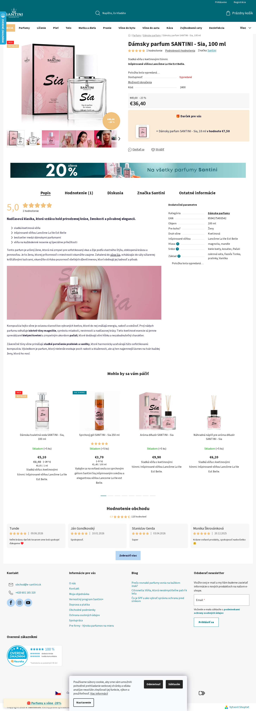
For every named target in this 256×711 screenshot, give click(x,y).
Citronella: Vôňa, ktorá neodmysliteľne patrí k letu (159, 592)
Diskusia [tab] (115, 193)
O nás (72, 583)
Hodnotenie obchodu (128, 508)
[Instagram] (19, 603)
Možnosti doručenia (140, 82)
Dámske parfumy (219, 213)
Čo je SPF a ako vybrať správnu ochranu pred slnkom (158, 600)
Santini (212, 50)
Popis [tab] (45, 193)
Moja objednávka (79, 594)
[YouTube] (28, 603)
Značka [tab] (151, 193)
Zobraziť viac (128, 556)
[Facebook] (11, 603)
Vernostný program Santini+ (86, 599)
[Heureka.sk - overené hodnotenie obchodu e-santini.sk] (34, 655)
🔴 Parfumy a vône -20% (44, 703)
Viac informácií (99, 694)
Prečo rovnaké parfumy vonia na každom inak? (156, 584)
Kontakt (74, 589)
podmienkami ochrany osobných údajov (217, 611)
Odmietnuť (153, 684)
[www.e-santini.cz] (54, 693)
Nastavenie (83, 702)
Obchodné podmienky (82, 610)
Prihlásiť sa (206, 622)
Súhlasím (174, 684)
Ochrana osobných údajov (84, 615)
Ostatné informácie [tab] (197, 193)
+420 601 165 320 (25, 593)
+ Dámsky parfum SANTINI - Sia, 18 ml (193, 131)
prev (9, 442)
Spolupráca (76, 620)
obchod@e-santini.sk (28, 585)
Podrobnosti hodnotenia (180, 51)
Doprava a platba (79, 605)
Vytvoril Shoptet (239, 707)
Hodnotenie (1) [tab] (79, 193)
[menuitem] (9, 28)
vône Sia (115, 255)
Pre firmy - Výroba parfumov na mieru (91, 626)
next (246, 442)
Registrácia (240, 2)
